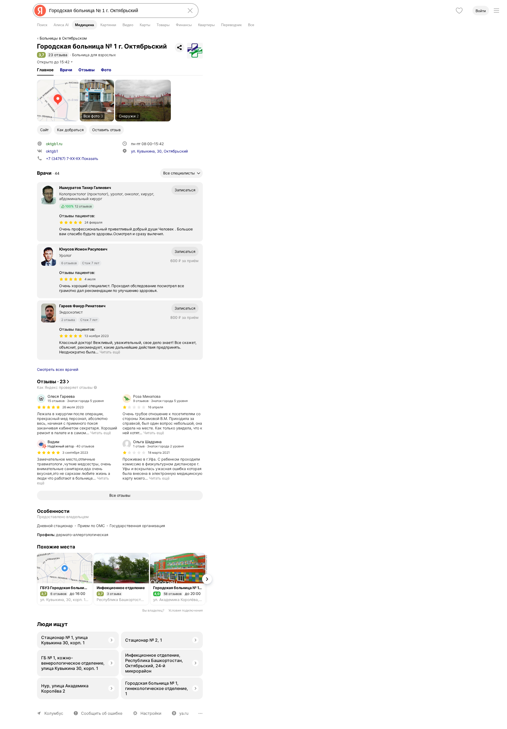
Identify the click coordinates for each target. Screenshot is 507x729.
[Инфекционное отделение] (121, 579)
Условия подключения (185, 610)
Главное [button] (45, 69)
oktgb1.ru (54, 143)
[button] (41, 55)
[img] (70, 222)
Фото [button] (106, 69)
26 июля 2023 (73, 407)
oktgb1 (52, 151)
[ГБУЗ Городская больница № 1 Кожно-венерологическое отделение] (64, 579)
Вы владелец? (153, 610)
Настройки (150, 713)
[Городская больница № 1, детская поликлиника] (177, 579)
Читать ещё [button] (110, 352)
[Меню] (496, 10)
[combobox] (114, 10)
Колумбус (53, 713)
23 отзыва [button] (57, 55)
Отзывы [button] (86, 69)
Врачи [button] (66, 69)
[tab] (45, 69)
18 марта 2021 (159, 453)
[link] (57, 100)
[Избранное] (459, 10)
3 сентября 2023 (75, 453)
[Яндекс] (40, 10)
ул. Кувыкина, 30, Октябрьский (159, 151)
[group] (77, 414)
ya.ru (184, 713)
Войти (481, 11)
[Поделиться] (179, 47)
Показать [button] (72, 158)
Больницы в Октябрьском (63, 38)
